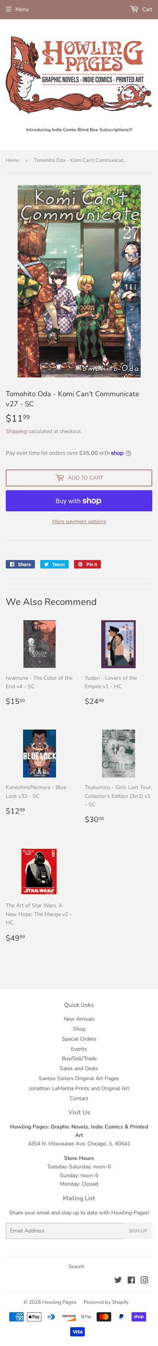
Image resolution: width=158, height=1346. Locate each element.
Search (76, 1266)
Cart (146, 9)
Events (79, 1049)
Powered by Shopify (106, 1302)
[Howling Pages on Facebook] (131, 1281)
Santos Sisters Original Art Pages (79, 1078)
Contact (79, 1098)
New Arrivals (79, 1019)
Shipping (16, 431)
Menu (22, 9)
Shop (79, 1029)
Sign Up (138, 1231)
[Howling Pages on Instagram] (144, 1281)
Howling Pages (59, 1302)
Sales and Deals (79, 1068)
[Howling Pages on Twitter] (118, 1281)
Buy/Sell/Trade (79, 1058)
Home (12, 160)
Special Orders (79, 1039)
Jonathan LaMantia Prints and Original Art (79, 1088)
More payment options (79, 521)
